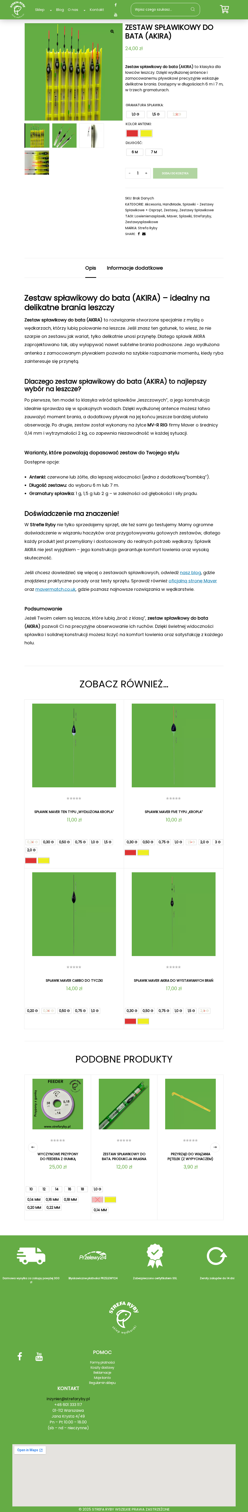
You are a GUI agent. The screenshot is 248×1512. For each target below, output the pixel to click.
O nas (73, 9)
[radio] (135, 114)
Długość (134, 142)
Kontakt (97, 9)
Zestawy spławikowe (196, 210)
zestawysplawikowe (141, 222)
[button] (112, 31)
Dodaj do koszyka (175, 173)
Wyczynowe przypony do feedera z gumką (58, 1156)
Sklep (40, 9)
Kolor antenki (138, 124)
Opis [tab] (90, 268)
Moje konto (102, 1377)
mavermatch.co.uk (55, 589)
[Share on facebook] (139, 234)
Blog (60, 9)
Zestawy (171, 210)
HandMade (172, 204)
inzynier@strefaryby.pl (68, 1399)
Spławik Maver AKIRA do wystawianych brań (173, 980)
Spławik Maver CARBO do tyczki (74, 980)
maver (172, 216)
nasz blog (190, 573)
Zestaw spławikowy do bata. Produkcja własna (124, 1156)
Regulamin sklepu (102, 1382)
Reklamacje (102, 1372)
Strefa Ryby (147, 228)
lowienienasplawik (150, 216)
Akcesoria (153, 204)
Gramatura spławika (144, 105)
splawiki (185, 216)
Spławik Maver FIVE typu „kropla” (174, 811)
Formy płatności (102, 1362)
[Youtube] (116, 14)
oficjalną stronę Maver (193, 581)
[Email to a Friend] (144, 234)
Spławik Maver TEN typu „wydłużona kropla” (74, 811)
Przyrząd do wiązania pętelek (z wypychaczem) (190, 1156)
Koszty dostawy (102, 1367)
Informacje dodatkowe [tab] (135, 268)
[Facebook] (116, 5)
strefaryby (202, 216)
